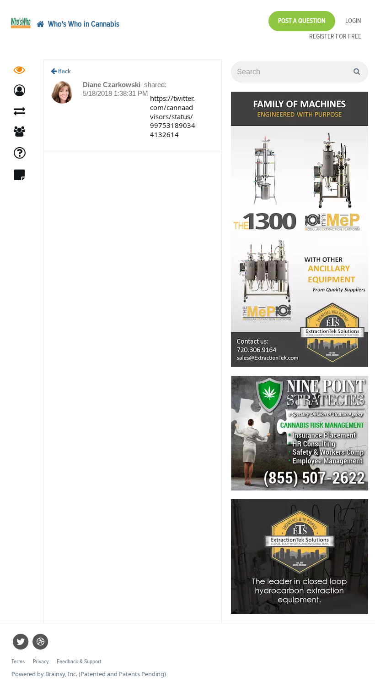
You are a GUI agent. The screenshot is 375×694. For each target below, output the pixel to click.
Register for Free (335, 36)
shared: (155, 84)
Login (353, 20)
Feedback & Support (79, 662)
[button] (19, 90)
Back (64, 71)
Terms (18, 662)
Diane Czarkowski (112, 84)
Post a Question (302, 20)
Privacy (40, 662)
